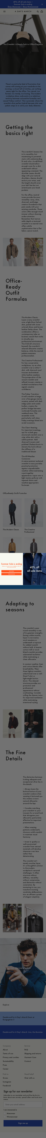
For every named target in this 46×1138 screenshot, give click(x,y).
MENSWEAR (11, 571)
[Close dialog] (45, 554)
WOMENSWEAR (11, 574)
